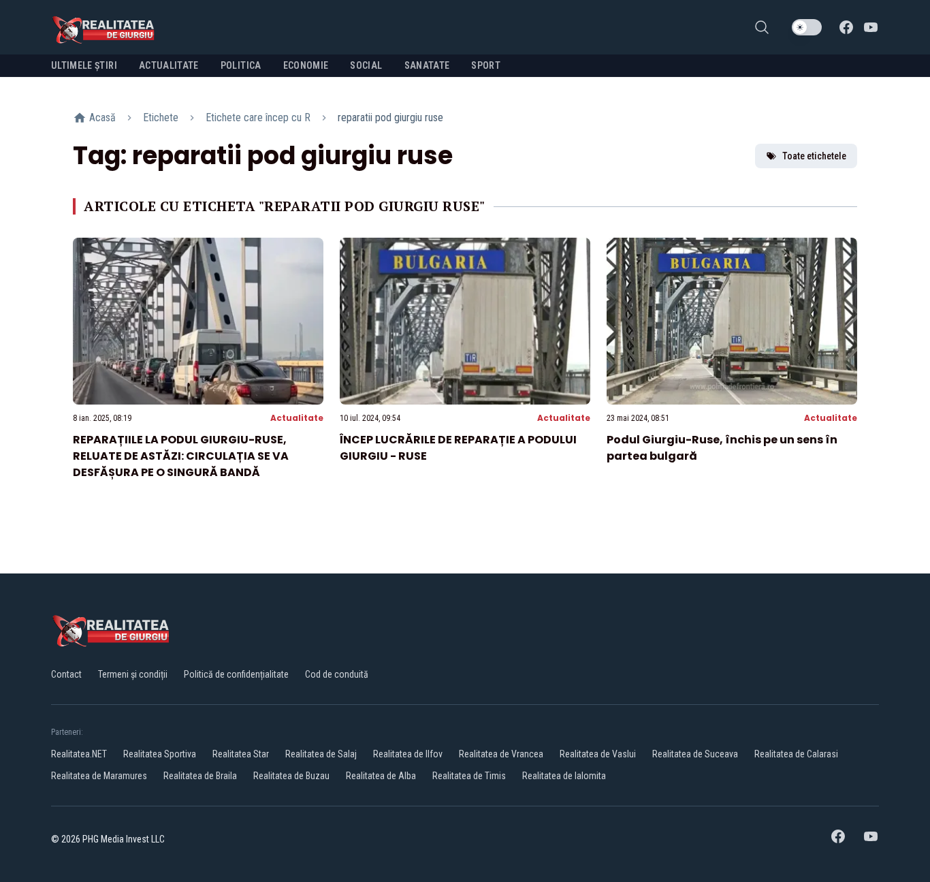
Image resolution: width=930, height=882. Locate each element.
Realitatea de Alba (381, 775)
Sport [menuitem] (485, 65)
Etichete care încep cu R (258, 117)
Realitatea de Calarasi (796, 754)
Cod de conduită (336, 674)
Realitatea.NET (79, 754)
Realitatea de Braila (200, 775)
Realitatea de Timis (469, 775)
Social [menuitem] (366, 65)
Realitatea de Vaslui (598, 754)
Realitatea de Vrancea (501, 754)
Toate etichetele (814, 156)
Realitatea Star (240, 754)
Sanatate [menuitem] (427, 65)
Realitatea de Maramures (99, 775)
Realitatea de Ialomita (564, 775)
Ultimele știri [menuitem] (84, 65)
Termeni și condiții (132, 674)
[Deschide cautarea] (761, 27)
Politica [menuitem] (241, 65)
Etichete (160, 117)
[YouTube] (871, 27)
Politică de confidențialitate (236, 674)
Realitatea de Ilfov (408, 754)
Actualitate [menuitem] (169, 65)
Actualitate (296, 418)
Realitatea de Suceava (695, 754)
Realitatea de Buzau (291, 775)
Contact (66, 674)
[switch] (807, 27)
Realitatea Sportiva (159, 754)
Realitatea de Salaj (321, 754)
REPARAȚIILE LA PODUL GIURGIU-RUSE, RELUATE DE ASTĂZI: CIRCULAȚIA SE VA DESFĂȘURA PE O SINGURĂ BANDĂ (181, 456)
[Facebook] (846, 27)
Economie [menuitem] (306, 65)
